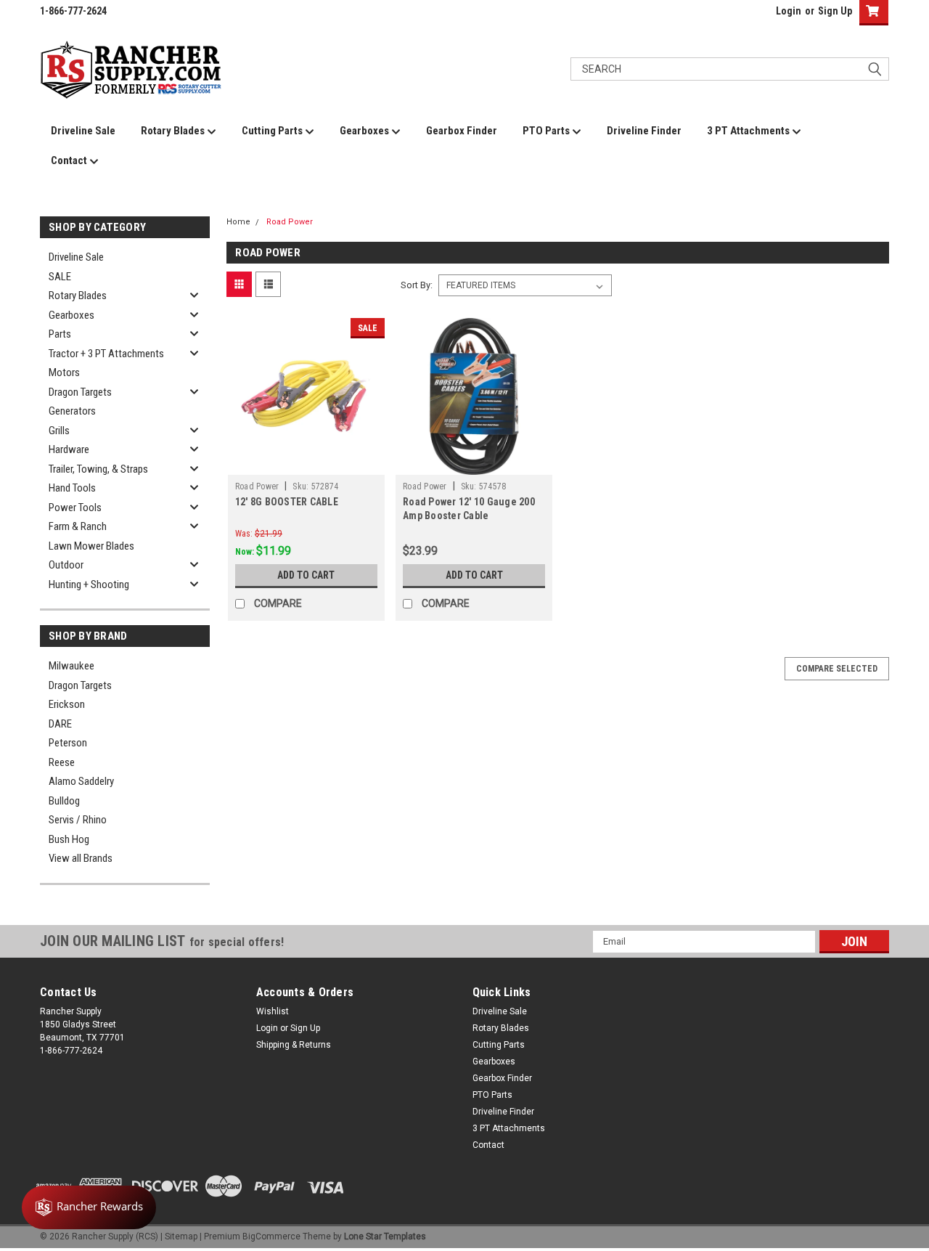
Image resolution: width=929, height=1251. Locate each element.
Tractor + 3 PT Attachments (106, 353)
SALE (60, 276)
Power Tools (75, 507)
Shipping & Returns (293, 1045)
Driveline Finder (644, 130)
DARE (60, 723)
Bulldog (64, 800)
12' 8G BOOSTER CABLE (286, 502)
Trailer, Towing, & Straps (98, 469)
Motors (64, 372)
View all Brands (80, 858)
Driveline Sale (83, 130)
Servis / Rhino (78, 819)
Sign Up (835, 11)
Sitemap (181, 1236)
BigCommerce (271, 1236)
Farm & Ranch (78, 526)
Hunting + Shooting (89, 584)
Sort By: (417, 285)
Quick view (306, 464)
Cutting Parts (273, 130)
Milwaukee (71, 665)
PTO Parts (547, 130)
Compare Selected (836, 669)
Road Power (289, 222)
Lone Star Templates (385, 1236)
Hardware (69, 449)
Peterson (68, 742)
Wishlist (272, 1011)
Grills (59, 430)
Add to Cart (306, 575)
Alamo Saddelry (81, 781)
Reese (62, 762)
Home (238, 222)
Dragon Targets (80, 392)
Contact (70, 160)
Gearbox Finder (461, 130)
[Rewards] (89, 1207)
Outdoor (66, 564)
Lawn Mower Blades (91, 546)
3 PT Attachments (749, 130)
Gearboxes (365, 130)
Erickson (67, 704)
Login (788, 11)
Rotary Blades (174, 130)
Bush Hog (69, 839)
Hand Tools (72, 487)
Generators (72, 410)
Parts (60, 334)
